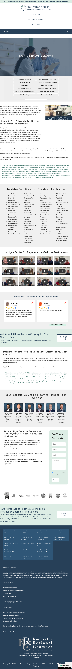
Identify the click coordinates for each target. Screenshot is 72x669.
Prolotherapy (24, 85)
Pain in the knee (5, 149)
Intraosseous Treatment (24, 88)
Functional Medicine (36, 98)
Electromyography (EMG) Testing (47, 88)
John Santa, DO (25, 461)
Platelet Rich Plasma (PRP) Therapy (47, 82)
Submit (55, 480)
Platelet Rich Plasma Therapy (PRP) (14, 590)
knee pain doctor (17, 440)
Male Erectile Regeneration (47, 91)
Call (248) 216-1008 (64, 338)
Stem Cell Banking (25, 82)
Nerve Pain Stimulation (47, 85)
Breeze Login (36, 24)
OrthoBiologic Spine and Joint (47, 79)
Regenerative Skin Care (47, 95)
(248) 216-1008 (36, 14)
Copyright (6, 664)
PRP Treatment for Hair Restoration (24, 91)
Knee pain (3, 128)
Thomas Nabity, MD (10, 461)
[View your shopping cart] (67, 31)
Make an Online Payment (35, 19)
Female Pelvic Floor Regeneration (25, 95)
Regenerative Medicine (25, 79)
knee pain (52, 151)
